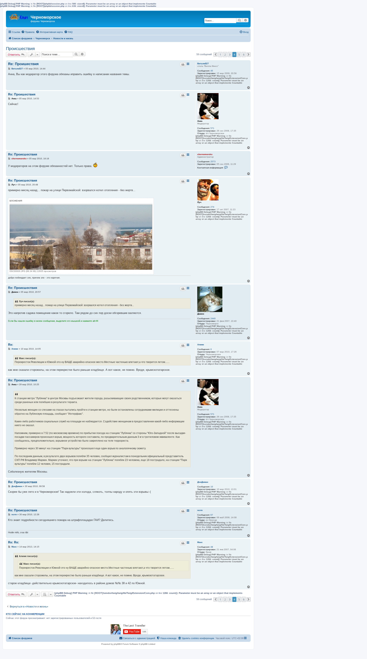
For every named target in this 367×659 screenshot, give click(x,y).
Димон (200, 314)
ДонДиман (202, 482)
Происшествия (20, 48)
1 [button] (220, 54)
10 (211, 487)
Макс (200, 542)
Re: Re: (13, 542)
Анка (199, 121)
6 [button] (243, 54)
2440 (213, 318)
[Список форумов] (19, 16)
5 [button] (239, 54)
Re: (10, 344)
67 (211, 515)
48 (211, 547)
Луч (199, 202)
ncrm (200, 510)
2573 (213, 161)
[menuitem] (27, 32)
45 (211, 71)
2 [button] (225, 54)
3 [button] (229, 54)
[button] (215, 54)
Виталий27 (203, 63)
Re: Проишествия (23, 64)
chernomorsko (204, 154)
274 (212, 207)
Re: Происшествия (22, 154)
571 (212, 128)
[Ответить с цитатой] (183, 64)
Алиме (200, 344)
